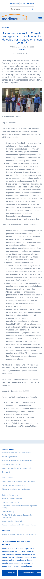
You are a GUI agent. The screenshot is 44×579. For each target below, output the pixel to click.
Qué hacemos (7, 478)
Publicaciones (29, 534)
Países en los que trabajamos (12, 485)
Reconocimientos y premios (11, 464)
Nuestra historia (25, 453)
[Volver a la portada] (15, 17)
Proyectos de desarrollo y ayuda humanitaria (18, 481)
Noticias (4, 534)
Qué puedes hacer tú (10, 495)
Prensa (19, 534)
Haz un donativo (16, 498)
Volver (6, 27)
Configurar (11, 572)
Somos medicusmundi (9, 453)
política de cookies (16, 560)
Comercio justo (7, 511)
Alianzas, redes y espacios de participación (17, 460)
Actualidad (6, 530)
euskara (30, 3)
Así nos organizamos (9, 456)
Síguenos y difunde (29, 525)
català (23, 3)
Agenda (12, 534)
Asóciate (5, 498)
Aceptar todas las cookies (32, 572)
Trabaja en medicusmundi (11, 525)
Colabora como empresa (10, 502)
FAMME (22, 50)
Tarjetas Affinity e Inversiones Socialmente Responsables (17, 516)
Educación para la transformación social (16, 489)
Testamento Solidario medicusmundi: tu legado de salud (19, 506)
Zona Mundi (6, 472)
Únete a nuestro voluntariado (12, 521)
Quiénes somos (8, 449)
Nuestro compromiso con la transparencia (16, 468)
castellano (14, 3)
